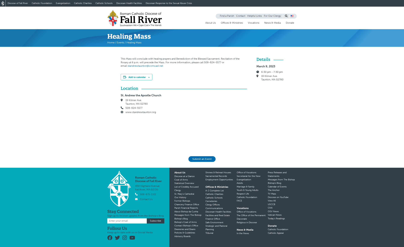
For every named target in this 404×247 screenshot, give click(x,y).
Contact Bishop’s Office (186, 225)
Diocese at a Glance (184, 176)
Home (111, 42)
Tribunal (209, 233)
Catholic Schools (104, 3)
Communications (214, 208)
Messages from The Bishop (187, 215)
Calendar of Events (277, 186)
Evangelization (63, 3)
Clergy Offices (212, 204)
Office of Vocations (246, 172)
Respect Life (243, 193)
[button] (292, 16)
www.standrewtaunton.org (140, 112)
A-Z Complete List (214, 190)
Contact (240, 15)
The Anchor (274, 190)
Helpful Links (254, 15)
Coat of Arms (181, 179)
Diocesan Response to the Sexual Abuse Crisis (169, 3)
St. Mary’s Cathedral (184, 194)
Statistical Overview (184, 183)
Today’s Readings (276, 218)
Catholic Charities (83, 3)
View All (272, 200)
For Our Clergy (272, 15)
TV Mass (272, 193)
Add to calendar (137, 77)
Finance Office (212, 219)
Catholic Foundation (42, 3)
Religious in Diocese (247, 222)
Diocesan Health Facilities (129, 3)
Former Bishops (182, 201)
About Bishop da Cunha (186, 211)
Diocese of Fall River (18, 3)
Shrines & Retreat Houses (218, 172)
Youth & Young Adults (247, 190)
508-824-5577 (134, 107)
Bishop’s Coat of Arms (185, 222)
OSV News (273, 211)
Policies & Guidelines (184, 232)
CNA (270, 207)
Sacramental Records (216, 176)
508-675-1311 (148, 194)
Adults (240, 183)
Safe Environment (214, 222)
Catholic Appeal (276, 233)
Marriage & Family (245, 186)
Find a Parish (227, 15)
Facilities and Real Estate (217, 215)
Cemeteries (211, 201)
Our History (180, 197)
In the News (243, 233)
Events (120, 42)
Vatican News (275, 215)
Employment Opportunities (219, 179)
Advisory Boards (182, 236)
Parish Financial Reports (186, 208)
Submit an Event (202, 158)
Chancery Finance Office (186, 204)
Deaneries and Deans (184, 229)
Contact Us (146, 199)
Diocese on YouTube (278, 197)
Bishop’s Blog (181, 218)
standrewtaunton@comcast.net (145, 65)
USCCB (271, 204)
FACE (239, 200)
